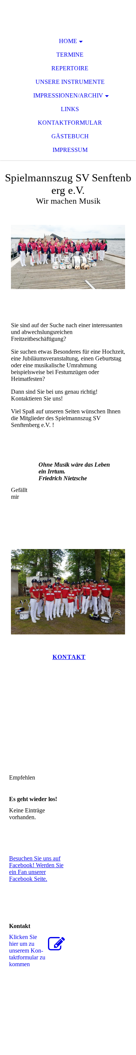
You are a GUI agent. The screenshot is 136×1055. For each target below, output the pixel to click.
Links (70, 109)
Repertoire (69, 68)
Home (68, 41)
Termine (69, 54)
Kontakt (69, 657)
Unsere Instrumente (70, 82)
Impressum (70, 150)
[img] (68, 15)
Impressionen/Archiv (68, 95)
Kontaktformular (70, 122)
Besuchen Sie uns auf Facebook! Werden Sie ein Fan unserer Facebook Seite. (36, 868)
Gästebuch (70, 136)
